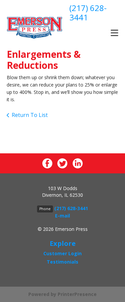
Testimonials (62, 262)
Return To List (30, 115)
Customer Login (62, 253)
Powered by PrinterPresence (62, 294)
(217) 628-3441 (88, 12)
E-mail (62, 215)
